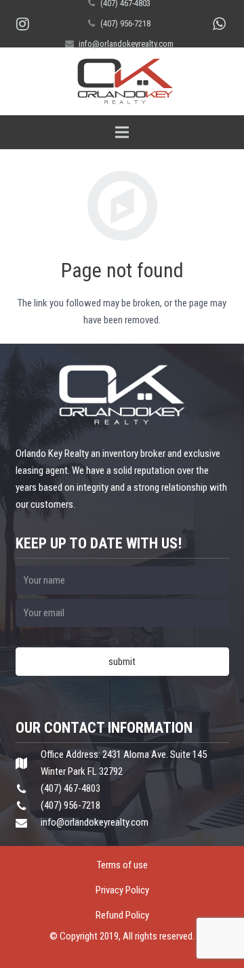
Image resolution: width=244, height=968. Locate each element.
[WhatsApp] (219, 24)
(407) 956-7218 (125, 23)
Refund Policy (122, 915)
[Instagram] (22, 24)
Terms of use (122, 865)
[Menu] (122, 132)
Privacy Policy (122, 890)
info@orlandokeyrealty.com (126, 44)
